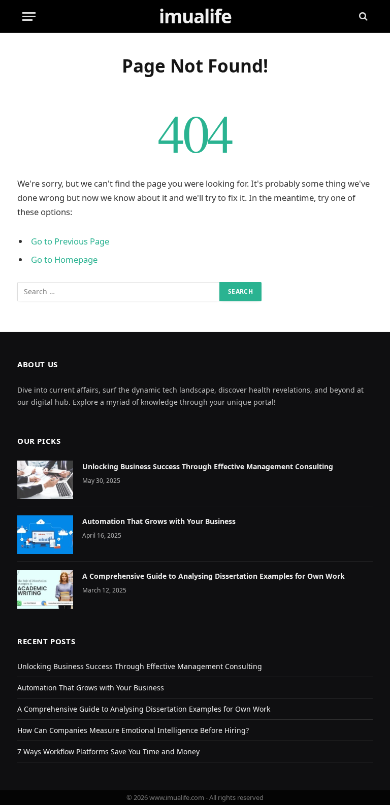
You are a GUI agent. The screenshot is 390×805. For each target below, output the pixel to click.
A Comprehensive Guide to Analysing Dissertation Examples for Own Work (213, 576)
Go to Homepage (64, 259)
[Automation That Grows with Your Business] (45, 534)
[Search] (362, 16)
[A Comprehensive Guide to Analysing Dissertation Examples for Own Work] (45, 589)
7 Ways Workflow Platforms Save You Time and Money (108, 751)
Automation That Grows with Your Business (159, 521)
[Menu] (29, 16)
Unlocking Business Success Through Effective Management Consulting (207, 466)
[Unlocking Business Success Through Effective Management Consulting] (45, 480)
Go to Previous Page (70, 241)
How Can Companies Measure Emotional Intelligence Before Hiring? (133, 730)
